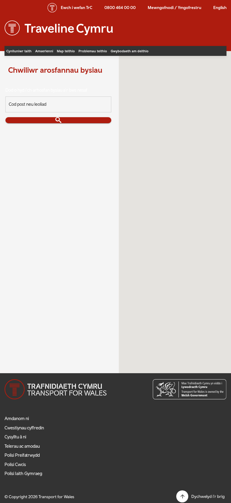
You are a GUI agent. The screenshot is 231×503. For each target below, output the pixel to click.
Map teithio (66, 51)
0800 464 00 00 (120, 7)
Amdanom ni (17, 418)
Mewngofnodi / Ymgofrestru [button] (174, 7)
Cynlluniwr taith (19, 51)
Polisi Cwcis (15, 464)
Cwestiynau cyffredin (24, 427)
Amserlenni (44, 51)
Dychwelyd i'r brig (208, 496)
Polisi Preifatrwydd (22, 455)
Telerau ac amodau (22, 446)
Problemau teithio (93, 51)
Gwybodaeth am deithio (130, 51)
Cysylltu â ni (15, 436)
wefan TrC (76, 7)
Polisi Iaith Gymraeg (23, 473)
